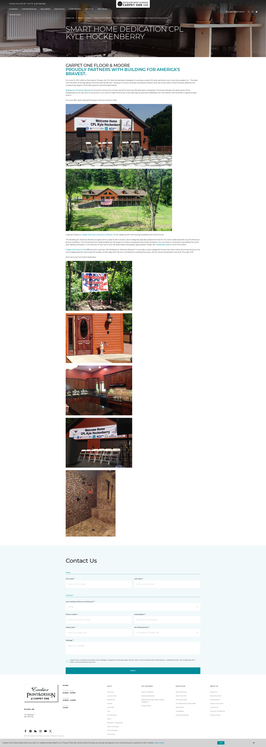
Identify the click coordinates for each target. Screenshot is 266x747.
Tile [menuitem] (108, 711)
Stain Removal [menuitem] (181, 692)
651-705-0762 (41, 4)
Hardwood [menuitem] (111, 700)
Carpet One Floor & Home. (40, 736)
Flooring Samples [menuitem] (148, 696)
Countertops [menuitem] (75, 9)
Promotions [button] (14, 15)
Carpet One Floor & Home (77, 250)
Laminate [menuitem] (110, 707)
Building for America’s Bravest (78, 90)
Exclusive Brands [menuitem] (182, 715)
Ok (221, 743)
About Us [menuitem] (213, 692)
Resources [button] (102, 9)
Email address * (139, 614)
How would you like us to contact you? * (80, 601)
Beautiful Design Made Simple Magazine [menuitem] (152, 701)
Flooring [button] (13, 9)
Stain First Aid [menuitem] (181, 696)
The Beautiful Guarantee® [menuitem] (185, 703)
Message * (69, 640)
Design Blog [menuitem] (146, 706)
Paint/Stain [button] (59, 9)
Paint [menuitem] (109, 719)
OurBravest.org (162, 245)
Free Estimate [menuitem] (112, 730)
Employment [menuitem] (215, 700)
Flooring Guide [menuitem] (181, 700)
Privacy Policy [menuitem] (215, 715)
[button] (249, 12)
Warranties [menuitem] (180, 707)
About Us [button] (89, 9)
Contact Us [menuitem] (214, 707)
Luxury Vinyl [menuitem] (111, 696)
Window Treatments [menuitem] (115, 723)
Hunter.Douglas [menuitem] (29, 9)
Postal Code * (70, 627)
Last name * (138, 579)
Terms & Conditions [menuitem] (217, 711)
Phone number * (72, 614)
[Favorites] (253, 12)
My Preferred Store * (141, 627)
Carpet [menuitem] (109, 703)
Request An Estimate (235, 12)
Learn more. (159, 743)
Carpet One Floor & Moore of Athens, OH (99, 235)
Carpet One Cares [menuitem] (216, 703)
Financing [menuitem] (111, 734)
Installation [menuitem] (180, 711)
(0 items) (256, 12)
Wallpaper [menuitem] (45, 9)
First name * (70, 579)
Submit (133, 671)
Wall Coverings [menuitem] (112, 726)
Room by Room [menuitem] (216, 696)
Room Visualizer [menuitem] (147, 692)
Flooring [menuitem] (110, 692)
